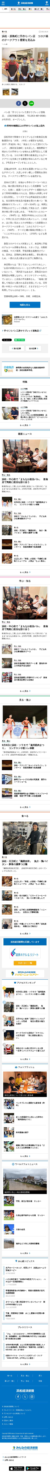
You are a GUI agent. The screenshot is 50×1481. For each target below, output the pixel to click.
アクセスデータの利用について (14, 1413)
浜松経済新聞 (25, 3)
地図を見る (25, 305)
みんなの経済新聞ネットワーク (25, 1448)
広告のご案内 (8, 1420)
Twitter (25, 1396)
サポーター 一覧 (25, 963)
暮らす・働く (39, 9)
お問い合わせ (8, 1417)
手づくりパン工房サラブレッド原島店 (21, 330)
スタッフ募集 (8, 1424)
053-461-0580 (38, 115)
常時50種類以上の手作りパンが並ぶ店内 (25, 125)
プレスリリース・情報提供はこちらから (17, 1410)
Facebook (18, 1396)
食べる (13, 9)
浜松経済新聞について (11, 1406)
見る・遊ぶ (22, 9)
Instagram (32, 1396)
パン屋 (5, 44)
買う (30, 9)
